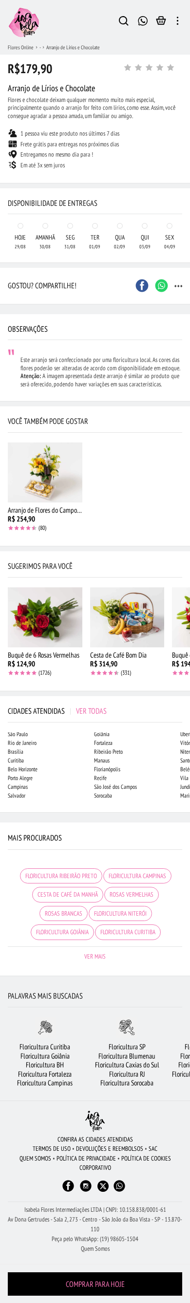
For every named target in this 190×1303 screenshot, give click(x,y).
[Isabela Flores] (95, 1121)
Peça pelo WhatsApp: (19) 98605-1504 (95, 1239)
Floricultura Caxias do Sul (127, 1064)
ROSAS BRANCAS (63, 913)
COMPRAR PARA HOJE (95, 1284)
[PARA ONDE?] (124, 22)
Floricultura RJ (127, 1074)
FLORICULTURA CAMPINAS (137, 876)
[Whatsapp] (119, 1190)
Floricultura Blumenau (126, 1056)
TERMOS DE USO (52, 1148)
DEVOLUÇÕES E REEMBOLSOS (109, 1148)
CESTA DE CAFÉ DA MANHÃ (68, 894)
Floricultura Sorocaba (126, 1082)
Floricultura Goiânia (45, 1056)
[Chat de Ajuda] (143, 20)
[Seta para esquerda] (9, 183)
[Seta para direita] (180, 183)
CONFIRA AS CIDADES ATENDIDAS (95, 1139)
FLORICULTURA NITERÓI (120, 913)
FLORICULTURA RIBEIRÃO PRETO (61, 876)
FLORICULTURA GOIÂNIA (62, 932)
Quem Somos (95, 1248)
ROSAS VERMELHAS (131, 894)
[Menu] (177, 22)
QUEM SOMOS (35, 1158)
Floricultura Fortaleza (45, 1074)
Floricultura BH (45, 1064)
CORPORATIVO (95, 1167)
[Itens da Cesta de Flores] (161, 23)
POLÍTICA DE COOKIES (146, 1158)
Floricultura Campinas (45, 1082)
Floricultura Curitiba (44, 1046)
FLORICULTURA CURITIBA (127, 932)
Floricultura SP (127, 1046)
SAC (153, 1148)
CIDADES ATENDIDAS (57, 711)
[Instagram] (85, 1190)
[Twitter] (103, 1186)
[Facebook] (68, 1190)
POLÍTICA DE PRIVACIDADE (86, 1158)
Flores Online (21, 47)
